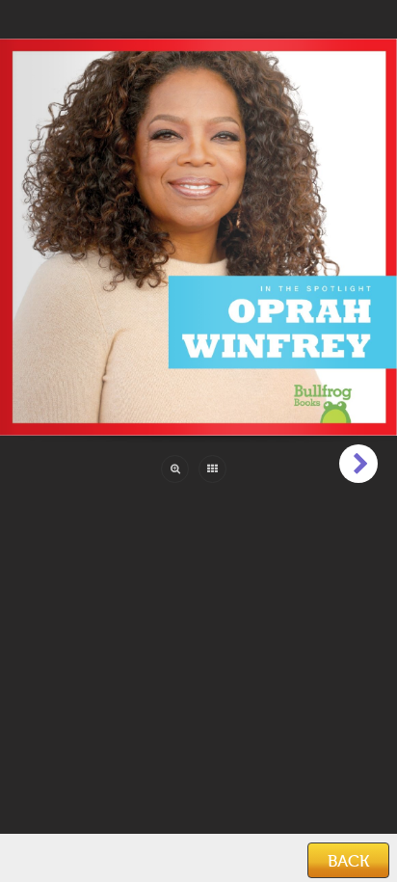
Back (348, 861)
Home (32, 861)
